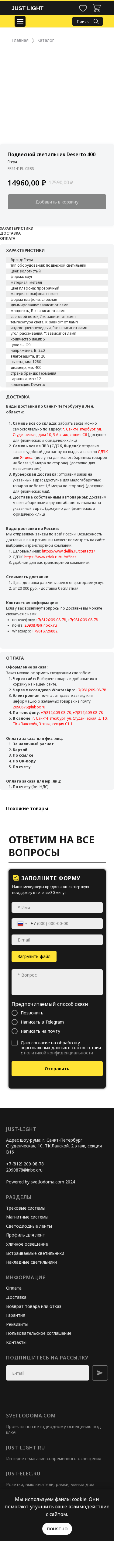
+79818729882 (44, 631)
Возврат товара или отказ (33, 1306)
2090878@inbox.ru (40, 625)
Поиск (83, 21)
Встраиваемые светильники (35, 1253)
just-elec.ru (23, 1473)
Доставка (16, 1297)
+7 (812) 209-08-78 (25, 1164)
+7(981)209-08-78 (83, 619)
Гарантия (15, 1315)
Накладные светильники (31, 1262)
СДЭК (103, 451)
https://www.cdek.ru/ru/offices (50, 557)
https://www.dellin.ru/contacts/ (68, 551)
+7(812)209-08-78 (51, 619)
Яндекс (26, 457)
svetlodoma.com (31, 1415)
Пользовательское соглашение (38, 1333)
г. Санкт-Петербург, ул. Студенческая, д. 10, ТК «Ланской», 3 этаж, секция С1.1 (60, 721)
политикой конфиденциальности (58, 1053)
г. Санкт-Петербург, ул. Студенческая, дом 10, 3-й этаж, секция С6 (57, 432)
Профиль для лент (25, 1235)
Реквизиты (17, 1324)
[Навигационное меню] (20, 21)
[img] (96, 8)
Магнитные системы (27, 1217)
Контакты (16, 1342)
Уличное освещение (27, 1244)
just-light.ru (25, 1447)
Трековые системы (25, 1208)
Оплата (14, 1288)
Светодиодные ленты (29, 1226)
